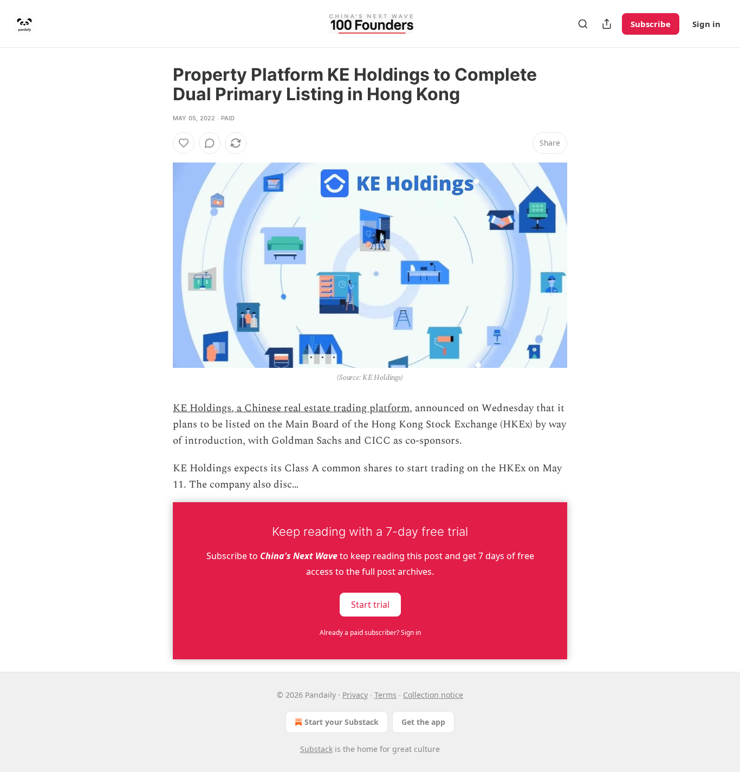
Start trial (370, 604)
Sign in (706, 23)
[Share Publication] (607, 24)
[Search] (583, 24)
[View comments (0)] (209, 143)
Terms (385, 695)
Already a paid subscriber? (370, 632)
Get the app (423, 722)
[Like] (183, 143)
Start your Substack (341, 722)
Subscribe (651, 23)
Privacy (355, 695)
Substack (316, 749)
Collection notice (433, 695)
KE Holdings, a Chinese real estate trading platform (291, 408)
